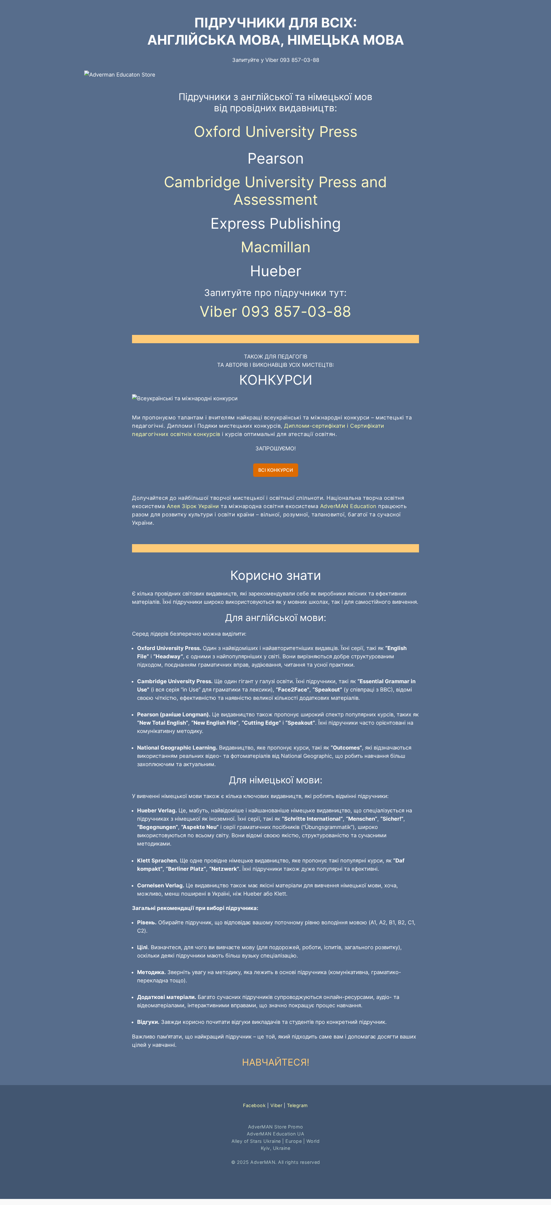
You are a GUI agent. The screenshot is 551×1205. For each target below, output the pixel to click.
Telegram (297, 1105)
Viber (276, 1105)
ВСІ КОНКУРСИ (275, 470)
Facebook (254, 1105)
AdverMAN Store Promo (275, 1126)
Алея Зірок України (193, 506)
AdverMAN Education (348, 506)
